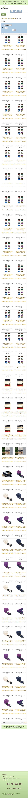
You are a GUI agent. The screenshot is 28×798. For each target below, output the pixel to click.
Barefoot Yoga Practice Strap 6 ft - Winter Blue (20, 252)
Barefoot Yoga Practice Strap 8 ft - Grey (7, 321)
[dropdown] (20, 11)
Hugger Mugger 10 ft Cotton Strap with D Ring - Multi (20, 527)
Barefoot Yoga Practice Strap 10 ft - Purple (7, 138)
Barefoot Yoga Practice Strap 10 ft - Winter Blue (20, 138)
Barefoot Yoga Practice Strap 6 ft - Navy (20, 229)
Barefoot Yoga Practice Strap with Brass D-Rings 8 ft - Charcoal (7, 390)
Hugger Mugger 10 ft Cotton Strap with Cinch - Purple (7, 527)
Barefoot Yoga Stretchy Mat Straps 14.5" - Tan (20, 458)
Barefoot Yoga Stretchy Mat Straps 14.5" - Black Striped (7, 458)
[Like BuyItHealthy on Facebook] (9, 784)
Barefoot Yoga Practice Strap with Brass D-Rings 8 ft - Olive (20, 412)
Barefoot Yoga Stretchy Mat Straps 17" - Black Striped (7, 481)
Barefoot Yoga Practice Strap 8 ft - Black (7, 275)
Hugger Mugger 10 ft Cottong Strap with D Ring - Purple (7, 573)
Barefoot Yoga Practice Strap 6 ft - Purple (7, 252)
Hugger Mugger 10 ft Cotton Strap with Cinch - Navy (20, 504)
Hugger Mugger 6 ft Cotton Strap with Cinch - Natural (7, 595)
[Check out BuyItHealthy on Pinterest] (21, 784)
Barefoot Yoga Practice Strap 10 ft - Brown (20, 46)
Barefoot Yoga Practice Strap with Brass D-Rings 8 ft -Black (20, 435)
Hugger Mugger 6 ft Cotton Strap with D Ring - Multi (20, 618)
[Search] (15, 11)
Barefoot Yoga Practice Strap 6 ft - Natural (7, 229)
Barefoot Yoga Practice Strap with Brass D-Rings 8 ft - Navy (7, 412)
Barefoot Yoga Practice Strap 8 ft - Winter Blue (20, 366)
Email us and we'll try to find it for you (14, 726)
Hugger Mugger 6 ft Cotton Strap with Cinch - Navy (20, 595)
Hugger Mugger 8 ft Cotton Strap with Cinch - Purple (7, 710)
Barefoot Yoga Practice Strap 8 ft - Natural (7, 344)
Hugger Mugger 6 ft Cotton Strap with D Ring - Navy (20, 641)
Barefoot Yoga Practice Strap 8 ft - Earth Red (7, 298)
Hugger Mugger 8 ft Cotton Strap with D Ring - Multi (20, 710)
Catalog (3, 14)
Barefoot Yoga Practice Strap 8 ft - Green (20, 298)
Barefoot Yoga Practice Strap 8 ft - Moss (20, 321)
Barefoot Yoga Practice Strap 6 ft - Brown (20, 160)
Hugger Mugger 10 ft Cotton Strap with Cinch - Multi (20, 481)
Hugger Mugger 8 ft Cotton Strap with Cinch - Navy (20, 687)
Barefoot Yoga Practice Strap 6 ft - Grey (7, 206)
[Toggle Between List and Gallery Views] (14, 30)
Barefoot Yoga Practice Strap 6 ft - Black (7, 160)
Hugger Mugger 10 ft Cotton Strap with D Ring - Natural (7, 550)
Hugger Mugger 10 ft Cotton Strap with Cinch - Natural (7, 504)
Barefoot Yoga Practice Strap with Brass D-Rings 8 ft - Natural (20, 390)
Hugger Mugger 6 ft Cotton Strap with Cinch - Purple (7, 618)
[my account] (12, 11)
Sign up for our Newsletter (14, 788)
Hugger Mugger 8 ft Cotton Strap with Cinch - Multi (20, 664)
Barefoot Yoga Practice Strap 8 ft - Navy (20, 344)
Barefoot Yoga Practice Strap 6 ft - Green (20, 183)
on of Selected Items (13, 1)
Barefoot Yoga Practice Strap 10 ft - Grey (7, 92)
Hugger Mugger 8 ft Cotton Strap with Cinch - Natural (7, 687)
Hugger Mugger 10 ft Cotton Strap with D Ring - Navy (20, 550)
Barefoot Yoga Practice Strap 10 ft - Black (7, 46)
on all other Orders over (15, 3)
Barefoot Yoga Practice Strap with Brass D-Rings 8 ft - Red (7, 435)
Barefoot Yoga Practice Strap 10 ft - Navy (20, 115)
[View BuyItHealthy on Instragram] (17, 784)
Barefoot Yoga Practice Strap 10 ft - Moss (20, 92)
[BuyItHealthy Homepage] (5, 7)
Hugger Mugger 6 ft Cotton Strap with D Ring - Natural (7, 641)
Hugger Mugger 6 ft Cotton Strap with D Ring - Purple (7, 664)
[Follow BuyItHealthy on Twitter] (13, 784)
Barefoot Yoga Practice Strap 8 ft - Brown (20, 275)
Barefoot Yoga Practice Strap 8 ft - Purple (7, 366)
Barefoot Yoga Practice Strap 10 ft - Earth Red (7, 69)
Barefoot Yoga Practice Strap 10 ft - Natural (7, 115)
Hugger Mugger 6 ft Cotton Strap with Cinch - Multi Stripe (20, 573)
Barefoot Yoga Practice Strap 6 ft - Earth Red (7, 183)
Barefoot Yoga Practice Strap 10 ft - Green (20, 69)
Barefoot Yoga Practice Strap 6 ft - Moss (20, 206)
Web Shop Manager (9, 794)
